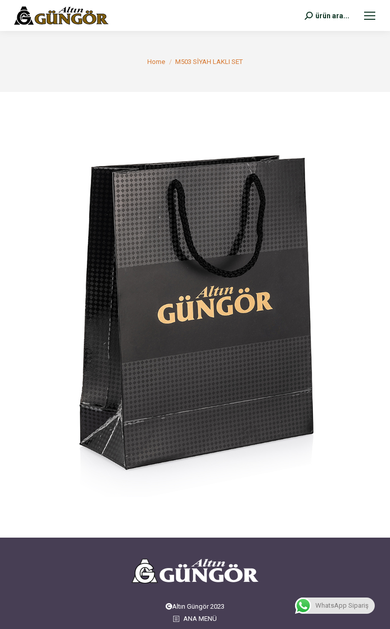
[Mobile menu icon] (370, 16)
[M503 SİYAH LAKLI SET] (195, 312)
